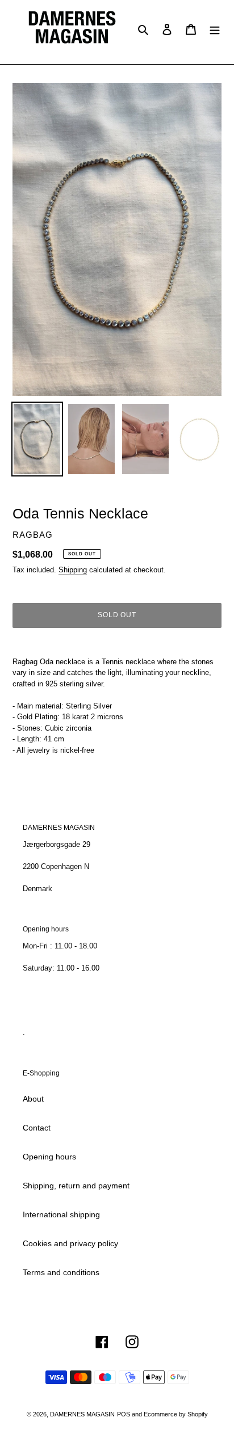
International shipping (61, 1214)
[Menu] (215, 29)
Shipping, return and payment (76, 1185)
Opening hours (49, 1156)
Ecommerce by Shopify (176, 1414)
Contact (37, 1127)
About (33, 1098)
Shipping (72, 570)
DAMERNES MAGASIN (82, 1414)
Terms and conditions (61, 1272)
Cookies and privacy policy (70, 1243)
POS (123, 1414)
